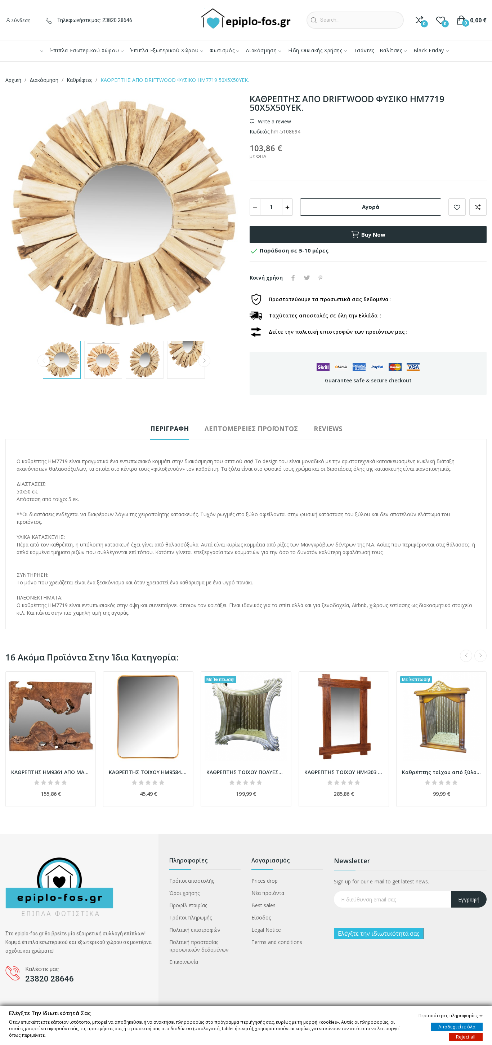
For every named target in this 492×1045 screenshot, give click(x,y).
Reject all (465, 1036)
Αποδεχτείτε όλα (456, 1026)
